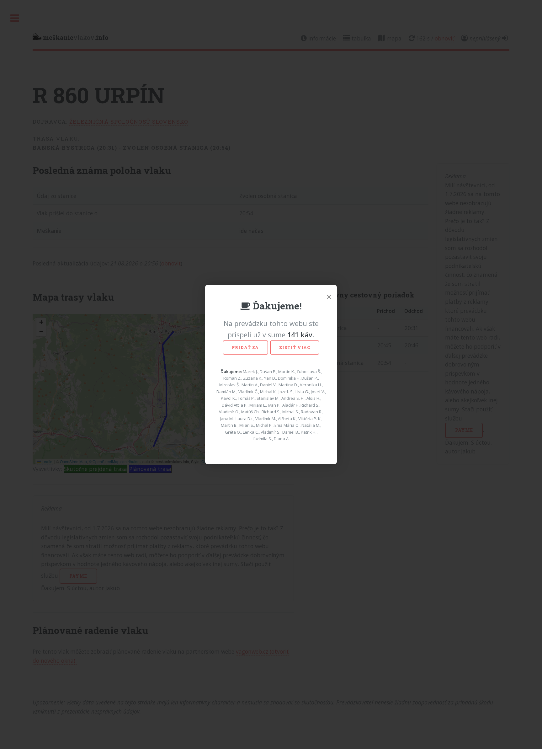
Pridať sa (245, 347)
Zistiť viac (294, 347)
